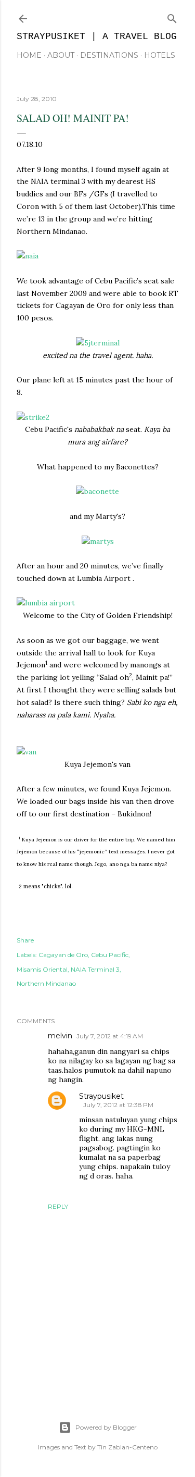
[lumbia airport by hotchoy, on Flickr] (46, 602)
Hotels (159, 55)
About (60, 55)
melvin (60, 1035)
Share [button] (25, 940)
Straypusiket (101, 1096)
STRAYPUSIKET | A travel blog (97, 36)
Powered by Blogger (106, 1427)
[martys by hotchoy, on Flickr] (98, 541)
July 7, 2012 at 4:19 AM (109, 1036)
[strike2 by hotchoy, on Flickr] (33, 417)
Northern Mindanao (46, 983)
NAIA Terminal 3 (95, 969)
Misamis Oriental (42, 969)
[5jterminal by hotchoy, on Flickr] (98, 342)
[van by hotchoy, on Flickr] (26, 751)
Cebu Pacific (109, 955)
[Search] (172, 16)
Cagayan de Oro (63, 955)
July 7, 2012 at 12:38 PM (118, 1105)
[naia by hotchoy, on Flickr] (27, 255)
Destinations (109, 55)
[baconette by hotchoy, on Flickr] (97, 491)
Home (29, 55)
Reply (58, 1206)
